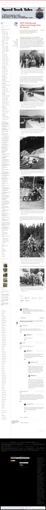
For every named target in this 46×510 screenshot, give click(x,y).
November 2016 (4, 332)
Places (25, 448)
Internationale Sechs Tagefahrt (12, 444)
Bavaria (17, 41)
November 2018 (4, 320)
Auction (40, 458)
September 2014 (4, 361)
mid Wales (39, 492)
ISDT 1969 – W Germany (5, 102)
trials (40, 500)
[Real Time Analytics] (13, 460)
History (6, 2)
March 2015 (3, 351)
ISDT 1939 (40, 476)
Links (37, 2)
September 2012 (4, 399)
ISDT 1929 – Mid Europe (5, 50)
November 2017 (4, 325)
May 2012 (3, 406)
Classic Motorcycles (39, 463)
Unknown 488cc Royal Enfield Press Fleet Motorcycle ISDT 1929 (5, 147)
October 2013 (3, 380)
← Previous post (22, 317)
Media (26, 446)
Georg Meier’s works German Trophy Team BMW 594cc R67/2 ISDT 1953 (5, 173)
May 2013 (3, 385)
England (18, 442)
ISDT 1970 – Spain (4, 103)
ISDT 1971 (39, 484)
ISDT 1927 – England (5, 47)
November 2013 (4, 378)
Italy (16, 446)
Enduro (13, 442)
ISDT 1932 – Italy (4, 55)
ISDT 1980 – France (5, 119)
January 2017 (3, 330)
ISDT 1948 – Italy (4, 68)
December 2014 (4, 356)
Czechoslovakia (8, 442)
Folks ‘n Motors (16, 2)
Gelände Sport (30, 442)
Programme (39, 494)
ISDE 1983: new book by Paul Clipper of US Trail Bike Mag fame (5, 304)
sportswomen (40, 498)
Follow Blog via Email (22, 456)
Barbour (43, 458)
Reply (25, 359)
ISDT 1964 (41, 482)
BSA (38, 461)
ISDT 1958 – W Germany (5, 85)
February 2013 (4, 390)
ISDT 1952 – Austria (5, 74)
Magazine (19, 446)
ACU (38, 457)
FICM (42, 465)
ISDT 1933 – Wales (5, 56)
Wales (4, 451)
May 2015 (3, 349)
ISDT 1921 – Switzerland (5, 37)
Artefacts (28, 2)
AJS (40, 457)
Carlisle (38, 462)
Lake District (39, 487)
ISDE (42, 470)
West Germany (42, 503)
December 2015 (4, 339)
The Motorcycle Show (5, 238)
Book (4, 442)
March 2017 (3, 327)
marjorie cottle (42, 491)
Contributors (3, 4)
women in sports (39, 504)
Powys (42, 493)
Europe (22, 442)
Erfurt (40, 465)
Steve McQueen (41, 499)
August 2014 (3, 363)
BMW (38, 459)
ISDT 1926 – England (5, 46)
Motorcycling (6, 448)
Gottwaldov (39, 469)
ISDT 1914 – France (5, 34)
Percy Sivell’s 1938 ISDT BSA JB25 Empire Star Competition (5, 157)
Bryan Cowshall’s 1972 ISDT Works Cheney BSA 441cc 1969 (5, 207)
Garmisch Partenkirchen (40, 467)
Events (11, 2)
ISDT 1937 (39, 473)
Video (2, 451)
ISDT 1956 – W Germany (5, 81)
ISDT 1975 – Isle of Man (5, 111)
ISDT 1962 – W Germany (5, 91)
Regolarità (29, 448)
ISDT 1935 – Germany (5, 59)
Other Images (4, 242)
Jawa (42, 486)
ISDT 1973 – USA (4, 108)
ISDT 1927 (42, 472)
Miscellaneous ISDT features (6, 222)
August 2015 (3, 346)
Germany (29, 30)
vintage (43, 502)
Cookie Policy (22, 508)
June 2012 (3, 404)
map (38, 491)
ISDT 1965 (39, 483)
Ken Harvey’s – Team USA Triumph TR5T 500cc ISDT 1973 (6, 210)
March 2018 (3, 323)
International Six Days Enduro (27, 444)
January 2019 (3, 318)
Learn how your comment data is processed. (15, 422)
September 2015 (4, 344)
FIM (43, 465)
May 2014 (3, 368)
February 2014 (4, 373)
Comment (41, 430)
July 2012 (3, 402)
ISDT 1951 (39, 478)
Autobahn (14, 41)
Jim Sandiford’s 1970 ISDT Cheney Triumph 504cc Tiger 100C (6, 204)
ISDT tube (32, 2)
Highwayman (25, 30)
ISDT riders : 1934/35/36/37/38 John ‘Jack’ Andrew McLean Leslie (5, 129)
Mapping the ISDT (4, 232)
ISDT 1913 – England (5, 33)
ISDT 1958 (43, 480)
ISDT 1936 (39, 41)
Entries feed (3, 415)
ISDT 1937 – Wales (5, 62)
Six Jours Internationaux (29, 33)
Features (22, 2)
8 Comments (42, 30)
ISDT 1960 (39, 481)
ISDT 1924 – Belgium (5, 42)
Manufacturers (23, 446)
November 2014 (4, 358)
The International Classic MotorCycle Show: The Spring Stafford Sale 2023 (5, 228)
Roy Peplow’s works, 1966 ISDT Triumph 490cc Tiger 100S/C (6, 193)
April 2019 (3, 315)
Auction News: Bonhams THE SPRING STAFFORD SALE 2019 (4, 300)
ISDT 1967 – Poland (5, 99)
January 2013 (3, 392)
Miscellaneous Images (5, 239)
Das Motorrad (40, 464)
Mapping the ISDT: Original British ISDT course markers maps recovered (6, 224)
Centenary (41, 462)
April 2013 (3, 387)
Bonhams (41, 459)
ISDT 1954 (39, 480)
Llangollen (42, 490)
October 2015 (3, 342)
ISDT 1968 (42, 483)
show (38, 498)
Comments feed (4, 417)
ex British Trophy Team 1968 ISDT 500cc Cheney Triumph (5, 198)
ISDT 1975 (41, 485)
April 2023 (3, 313)
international (39, 470)
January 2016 (3, 337)
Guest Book (10, 4)
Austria (2, 442)
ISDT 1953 (41, 479)
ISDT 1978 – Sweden (5, 116)
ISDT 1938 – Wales (5, 63)
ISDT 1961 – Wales (5, 90)
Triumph (39, 501)
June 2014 (3, 366)
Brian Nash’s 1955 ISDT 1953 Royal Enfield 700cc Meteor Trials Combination (5, 123)
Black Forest (16, 42)
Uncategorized (42, 450)
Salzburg (42, 497)
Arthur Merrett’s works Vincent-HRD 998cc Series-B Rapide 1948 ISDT (5, 165)
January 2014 (3, 375)
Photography (27, 32)
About (2, 2)
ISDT (10, 446)
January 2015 (3, 354)
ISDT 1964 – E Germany (5, 95)
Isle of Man (13, 446)
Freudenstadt (16, 43)
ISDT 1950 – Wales (5, 71)
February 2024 (4, 311)
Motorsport (14, 448)
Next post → (42, 317)
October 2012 (3, 397)
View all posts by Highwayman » (27, 313)
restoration (35, 448)
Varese (41, 502)
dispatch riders (42, 464)
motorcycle (42, 492)
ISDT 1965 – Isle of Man (5, 96)
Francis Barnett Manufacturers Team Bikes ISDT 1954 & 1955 (5, 178)
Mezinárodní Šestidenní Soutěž (33, 446)
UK (39, 450)
